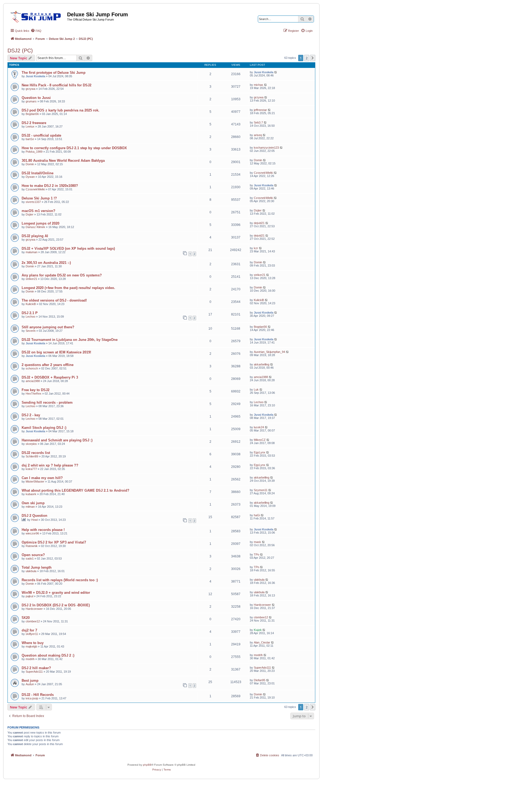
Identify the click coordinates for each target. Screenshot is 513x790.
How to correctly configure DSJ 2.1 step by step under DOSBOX (74, 148)
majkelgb (31, 646)
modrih (30, 659)
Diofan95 (259, 680)
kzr (256, 248)
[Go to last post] (276, 72)
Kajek (258, 629)
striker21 (31, 278)
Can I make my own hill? (42, 478)
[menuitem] (36, 31)
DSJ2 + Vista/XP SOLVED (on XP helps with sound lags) (68, 248)
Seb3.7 (258, 122)
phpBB (147, 764)
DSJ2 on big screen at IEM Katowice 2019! (56, 352)
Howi (34, 519)
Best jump (30, 681)
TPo (256, 554)
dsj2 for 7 (29, 630)
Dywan (30, 176)
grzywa (30, 88)
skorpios (31, 443)
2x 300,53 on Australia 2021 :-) (46, 263)
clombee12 (33, 621)
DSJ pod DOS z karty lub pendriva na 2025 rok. (60, 110)
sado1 (30, 558)
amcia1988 (33, 381)
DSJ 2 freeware (34, 123)
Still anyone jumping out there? (48, 327)
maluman (31, 252)
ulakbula (31, 571)
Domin (30, 164)
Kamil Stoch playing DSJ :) (44, 428)
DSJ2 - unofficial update (41, 135)
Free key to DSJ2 (35, 390)
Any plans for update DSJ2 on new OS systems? (62, 275)
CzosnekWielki (263, 172)
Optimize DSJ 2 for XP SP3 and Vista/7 (54, 542)
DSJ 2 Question (34, 516)
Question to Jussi (36, 98)
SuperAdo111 (34, 671)
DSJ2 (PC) (20, 50)
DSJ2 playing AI (35, 236)
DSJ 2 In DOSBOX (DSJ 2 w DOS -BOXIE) (56, 605)
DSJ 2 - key (31, 415)
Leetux (30, 126)
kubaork (31, 494)
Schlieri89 (32, 456)
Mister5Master (35, 481)
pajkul (29, 596)
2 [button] (307, 58)
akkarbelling (261, 364)
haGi (257, 515)
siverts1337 (33, 201)
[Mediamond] (37, 15)
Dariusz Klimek (35, 227)
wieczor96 (32, 533)
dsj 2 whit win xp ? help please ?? (50, 465)
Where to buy (33, 643)
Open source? (33, 555)
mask (257, 542)
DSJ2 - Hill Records (38, 695)
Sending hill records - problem (47, 402)
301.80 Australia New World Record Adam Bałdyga (63, 161)
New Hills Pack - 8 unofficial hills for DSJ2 (56, 85)
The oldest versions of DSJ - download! (54, 300)
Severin (31, 330)
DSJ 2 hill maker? (36, 668)
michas (258, 84)
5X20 (26, 618)
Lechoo (30, 316)
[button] (312, 58)
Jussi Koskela (35, 76)
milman (30, 506)
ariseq (258, 135)
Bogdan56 (32, 113)
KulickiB (31, 304)
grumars (31, 101)
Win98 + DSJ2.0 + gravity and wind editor (56, 593)
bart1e (30, 139)
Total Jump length (37, 567)
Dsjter (29, 214)
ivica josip (32, 698)
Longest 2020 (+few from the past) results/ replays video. (68, 288)
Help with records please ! (43, 530)
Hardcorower (34, 608)
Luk (256, 389)
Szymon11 (260, 490)
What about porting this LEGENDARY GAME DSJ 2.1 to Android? (75, 490)
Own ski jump (33, 503)
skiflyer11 (32, 633)
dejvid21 (259, 223)
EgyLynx (259, 452)
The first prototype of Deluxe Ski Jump (54, 73)
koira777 (31, 469)
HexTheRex (33, 393)
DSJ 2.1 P (30, 313)
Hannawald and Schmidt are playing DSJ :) (57, 440)
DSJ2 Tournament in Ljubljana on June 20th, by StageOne (70, 340)
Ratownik (32, 546)
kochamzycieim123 (266, 147)
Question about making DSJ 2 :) (48, 655)
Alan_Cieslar (262, 642)
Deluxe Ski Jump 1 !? (39, 198)
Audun (30, 684)
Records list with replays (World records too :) (60, 580)
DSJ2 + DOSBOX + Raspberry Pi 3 (50, 377)
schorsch (32, 368)
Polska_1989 (34, 151)
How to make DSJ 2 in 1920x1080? (50, 186)
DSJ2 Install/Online (37, 173)
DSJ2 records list (36, 453)
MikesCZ (260, 439)
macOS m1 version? (38, 211)
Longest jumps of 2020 (40, 223)
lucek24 (259, 427)
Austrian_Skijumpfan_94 (269, 351)
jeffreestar (260, 109)
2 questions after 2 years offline (47, 365)
